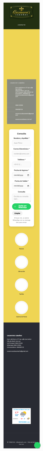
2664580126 (19, 109)
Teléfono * (21, 160)
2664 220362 (19, 105)
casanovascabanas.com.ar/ (23, 119)
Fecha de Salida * (21, 181)
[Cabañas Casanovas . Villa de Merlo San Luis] (21, 12)
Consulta (21, 192)
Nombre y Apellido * (21, 138)
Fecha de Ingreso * (21, 170)
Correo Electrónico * (21, 149)
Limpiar (17, 213)
